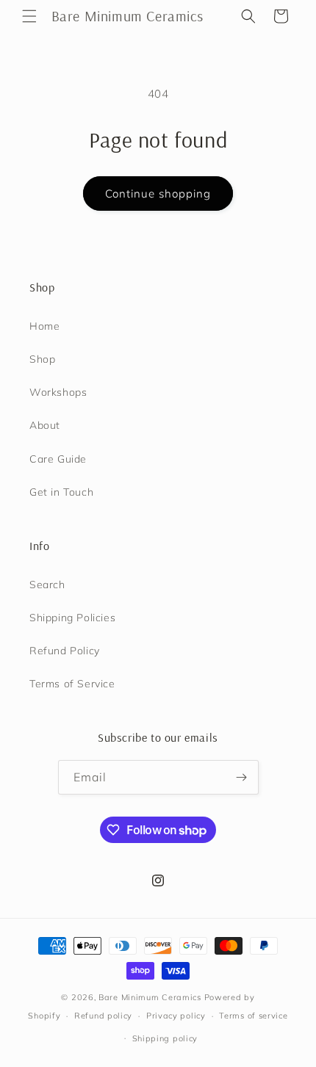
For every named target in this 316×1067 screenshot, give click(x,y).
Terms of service (253, 1015)
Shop (42, 359)
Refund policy (103, 1015)
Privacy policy (176, 1015)
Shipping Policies (72, 617)
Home (44, 326)
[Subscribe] (242, 777)
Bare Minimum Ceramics (149, 997)
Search (47, 584)
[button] (29, 16)
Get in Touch (61, 492)
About (44, 425)
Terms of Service (72, 683)
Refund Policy (64, 650)
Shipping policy (165, 1038)
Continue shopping (158, 193)
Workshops (58, 392)
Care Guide (58, 459)
